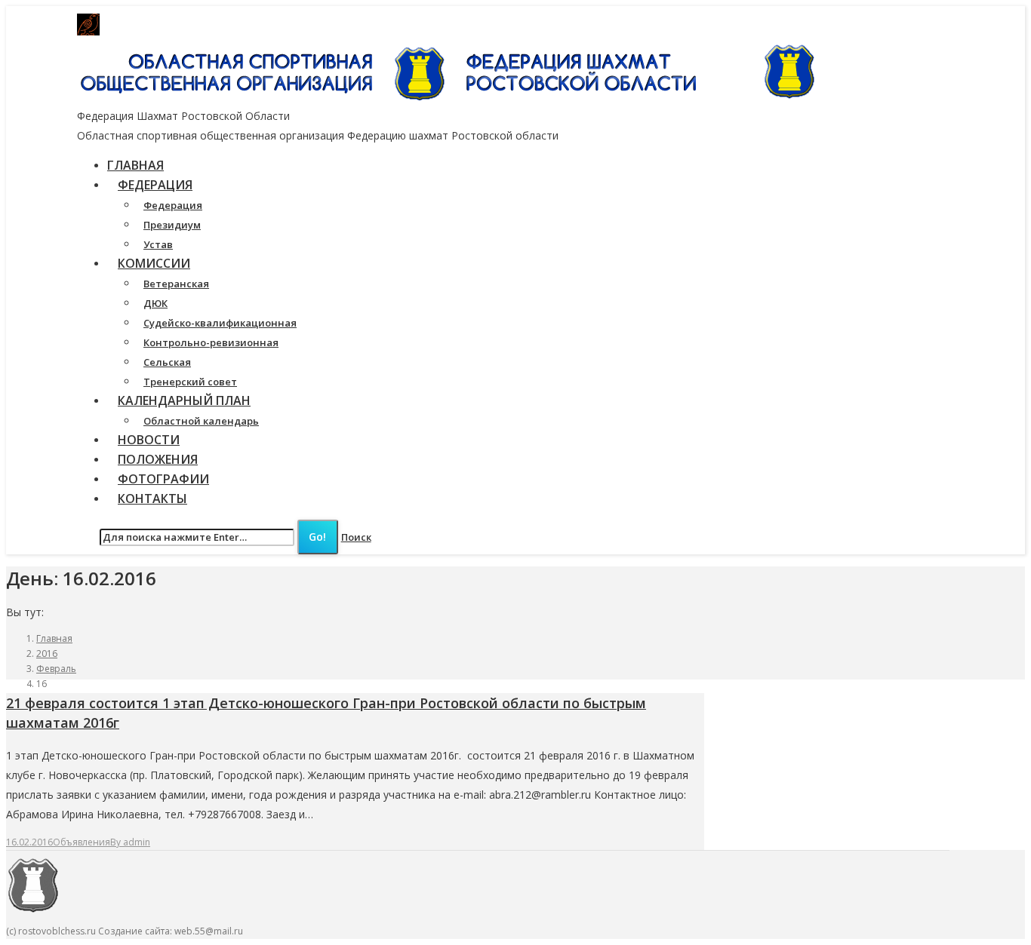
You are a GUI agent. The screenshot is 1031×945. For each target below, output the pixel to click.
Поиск (356, 537)
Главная (54, 638)
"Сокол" (367, 25)
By (130, 842)
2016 (46, 653)
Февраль (56, 668)
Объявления (81, 842)
